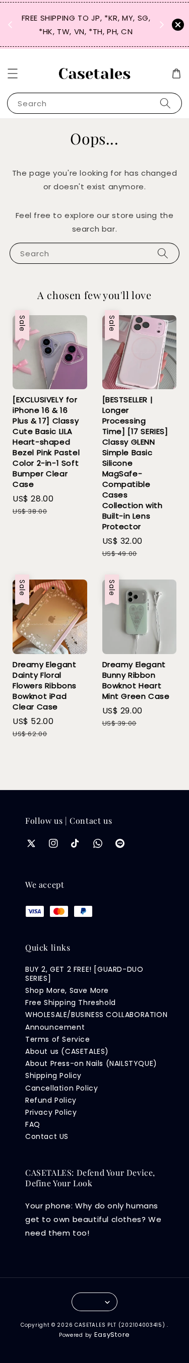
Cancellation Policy (61, 1088)
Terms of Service (57, 1039)
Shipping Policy (53, 1075)
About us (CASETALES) (67, 1051)
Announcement (55, 1027)
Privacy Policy (51, 1112)
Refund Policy (51, 1100)
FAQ (32, 1124)
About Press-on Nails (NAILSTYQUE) (91, 1063)
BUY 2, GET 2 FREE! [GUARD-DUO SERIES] (84, 973)
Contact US (47, 1136)
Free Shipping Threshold (70, 1002)
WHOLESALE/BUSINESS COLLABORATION (96, 1015)
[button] (13, 73)
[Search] (165, 103)
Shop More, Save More (67, 990)
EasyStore (112, 1334)
